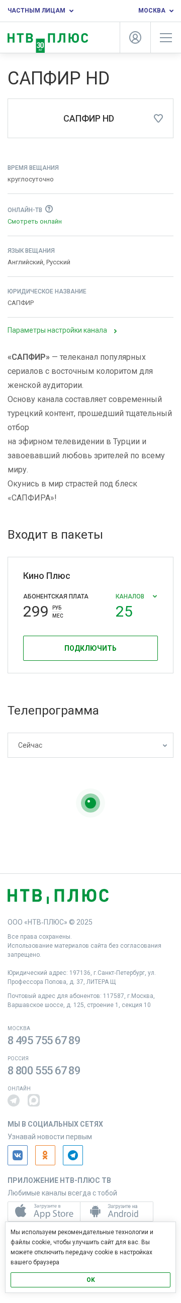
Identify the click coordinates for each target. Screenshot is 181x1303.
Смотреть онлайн (35, 221)
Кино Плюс (46, 575)
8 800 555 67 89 (44, 1070)
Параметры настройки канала (57, 330)
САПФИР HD (88, 118)
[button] (14, 1100)
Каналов (131, 603)
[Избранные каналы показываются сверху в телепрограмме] (158, 118)
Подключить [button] (90, 648)
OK (90, 1279)
